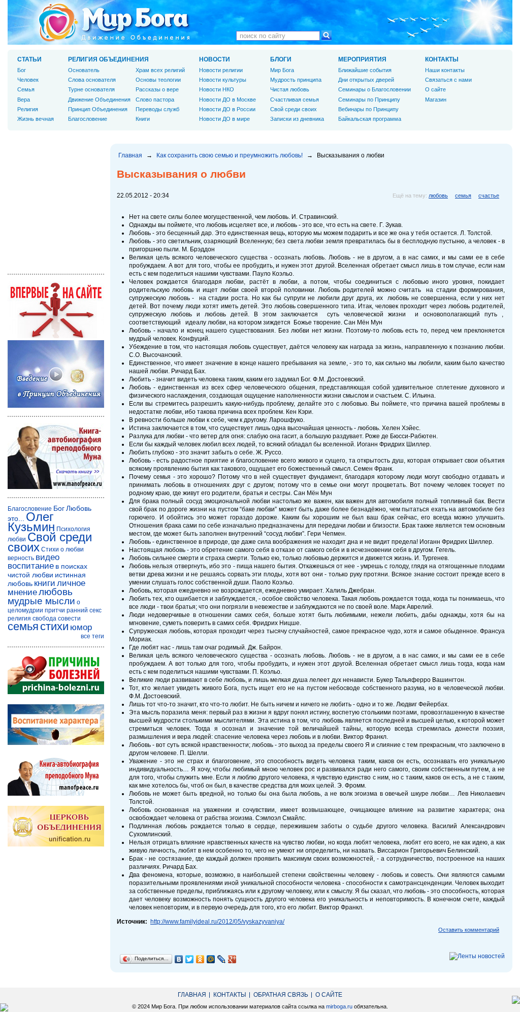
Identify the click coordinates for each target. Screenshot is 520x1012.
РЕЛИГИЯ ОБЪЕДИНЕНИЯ (108, 59)
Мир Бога (282, 70)
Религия (27, 109)
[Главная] (114, 22)
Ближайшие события (365, 70)
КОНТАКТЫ (442, 59)
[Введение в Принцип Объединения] (56, 405)
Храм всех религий (160, 70)
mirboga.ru (339, 1006)
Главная (130, 155)
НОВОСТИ (214, 59)
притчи (55, 610)
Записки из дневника (297, 119)
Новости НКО (216, 89)
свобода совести (56, 618)
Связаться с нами (448, 80)
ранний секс (84, 610)
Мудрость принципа (295, 80)
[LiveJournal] (221, 959)
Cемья (26, 89)
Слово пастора (155, 99)
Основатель (84, 70)
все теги (92, 636)
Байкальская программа (369, 119)
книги (44, 583)
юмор (81, 627)
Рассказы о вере (157, 89)
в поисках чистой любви (47, 570)
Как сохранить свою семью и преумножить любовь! (229, 155)
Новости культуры (222, 80)
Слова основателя (92, 80)
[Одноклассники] (200, 959)
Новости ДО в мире (224, 119)
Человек (28, 80)
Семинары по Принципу (369, 99)
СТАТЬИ (29, 59)
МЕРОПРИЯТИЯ (362, 59)
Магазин (435, 99)
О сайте (435, 89)
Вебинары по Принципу (368, 109)
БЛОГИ (280, 59)
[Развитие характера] (56, 742)
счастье (488, 195)
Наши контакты (445, 70)
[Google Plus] (232, 959)
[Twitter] (189, 959)
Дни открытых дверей (366, 80)
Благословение (87, 119)
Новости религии (221, 70)
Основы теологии (158, 80)
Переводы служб (157, 109)
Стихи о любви (62, 549)
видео (47, 557)
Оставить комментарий (468, 930)
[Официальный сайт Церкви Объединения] (56, 844)
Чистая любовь (289, 89)
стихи (54, 626)
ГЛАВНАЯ (192, 994)
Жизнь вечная (35, 119)
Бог (21, 70)
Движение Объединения (99, 99)
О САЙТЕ (328, 994)
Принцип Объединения (97, 109)
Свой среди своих (293, 109)
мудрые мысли (41, 601)
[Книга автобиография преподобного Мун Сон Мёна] (56, 793)
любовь (438, 195)
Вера (23, 99)
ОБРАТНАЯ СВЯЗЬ (280, 994)
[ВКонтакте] (179, 959)
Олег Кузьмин (31, 522)
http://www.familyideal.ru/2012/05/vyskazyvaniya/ (217, 921)
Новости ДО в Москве (227, 99)
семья (463, 195)
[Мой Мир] (211, 959)
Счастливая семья (294, 99)
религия (19, 618)
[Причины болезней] (56, 692)
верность (21, 558)
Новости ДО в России (227, 109)
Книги (143, 119)
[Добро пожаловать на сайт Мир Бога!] (56, 336)
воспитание (31, 566)
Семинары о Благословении (374, 89)
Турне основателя (91, 89)
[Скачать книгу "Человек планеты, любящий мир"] (56, 487)
